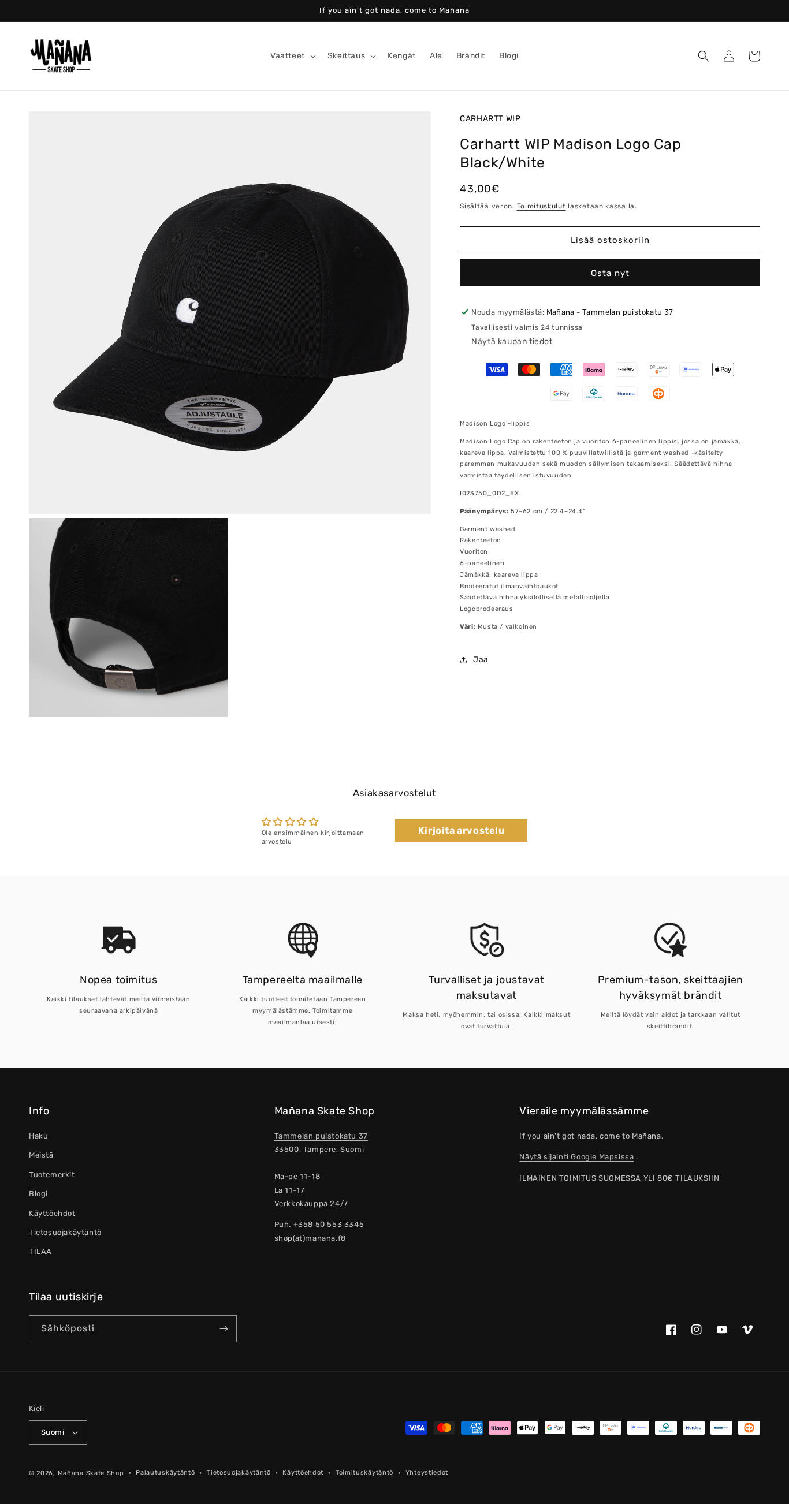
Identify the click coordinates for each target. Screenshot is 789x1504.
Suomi (52, 1432)
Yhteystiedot (426, 1472)
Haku (38, 1136)
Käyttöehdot (52, 1213)
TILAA (40, 1251)
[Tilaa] (223, 1328)
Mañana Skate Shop (91, 1473)
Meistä (41, 1155)
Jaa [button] (481, 660)
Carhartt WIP (490, 119)
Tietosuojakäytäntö (65, 1232)
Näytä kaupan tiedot (511, 341)
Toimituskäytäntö (364, 1472)
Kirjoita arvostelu (461, 830)
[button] (292, 56)
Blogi (38, 1193)
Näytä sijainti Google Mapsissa (576, 1156)
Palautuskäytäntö (165, 1472)
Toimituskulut (541, 206)
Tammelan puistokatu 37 (321, 1136)
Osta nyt (610, 273)
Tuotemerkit (52, 1174)
